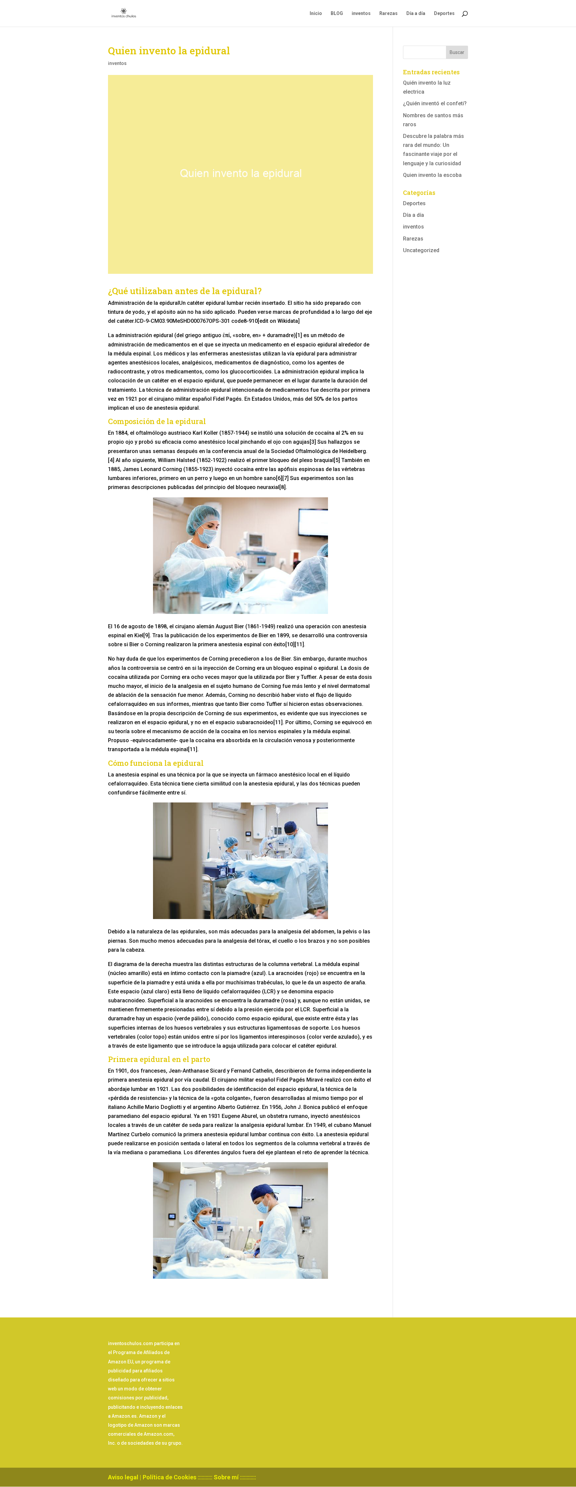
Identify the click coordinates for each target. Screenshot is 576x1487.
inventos (361, 13)
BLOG (337, 13)
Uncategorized (421, 250)
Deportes (444, 13)
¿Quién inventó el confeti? (435, 103)
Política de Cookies (169, 1477)
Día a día (415, 13)
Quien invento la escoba (432, 175)
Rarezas (388, 13)
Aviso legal (123, 1477)
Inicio (316, 13)
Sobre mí (226, 1477)
